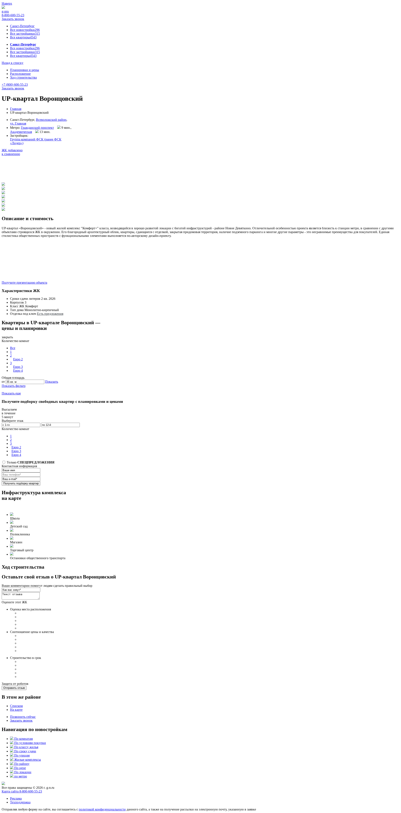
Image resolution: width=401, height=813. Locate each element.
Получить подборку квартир (21, 483)
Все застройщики (25, 33)
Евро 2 (18, 359)
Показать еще (11, 393)
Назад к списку (12, 63)
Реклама (16, 798)
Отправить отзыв (14, 687)
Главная (15, 109)
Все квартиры (23, 37)
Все (12, 348)
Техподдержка (20, 802)
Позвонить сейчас (23, 717)
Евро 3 (18, 367)
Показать (51, 381)
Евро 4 (18, 370)
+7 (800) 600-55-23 (15, 84)
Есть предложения (50, 313)
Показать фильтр (13, 386)
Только (30, 462)
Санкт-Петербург (22, 26)
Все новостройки (25, 30)
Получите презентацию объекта (24, 282)
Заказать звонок (13, 19)
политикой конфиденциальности (102, 809)
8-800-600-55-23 (13, 15)
